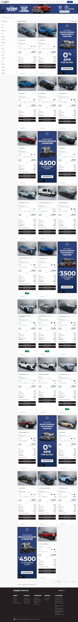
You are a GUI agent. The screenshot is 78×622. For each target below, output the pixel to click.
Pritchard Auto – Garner (59, 599)
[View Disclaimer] (35, 49)
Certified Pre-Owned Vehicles (37, 602)
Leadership (15, 601)
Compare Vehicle (22, 73)
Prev (57, 581)
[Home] (33, 2)
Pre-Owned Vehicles (37, 599)
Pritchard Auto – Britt (58, 601)
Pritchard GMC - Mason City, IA (60, 604)
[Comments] (53, 211)
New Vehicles (36, 598)
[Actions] (35, 40)
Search (73, 17)
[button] (36, 30)
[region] (27, 59)
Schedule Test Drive (27, 67)
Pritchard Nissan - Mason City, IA (59, 606)
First (53, 581)
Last (70, 581)
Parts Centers (47, 599)
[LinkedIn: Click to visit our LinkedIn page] (62, 590)
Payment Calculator (27, 601)
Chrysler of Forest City (59, 598)
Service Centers (47, 598)
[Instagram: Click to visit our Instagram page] (64, 590)
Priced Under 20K (37, 604)
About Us (14, 598)
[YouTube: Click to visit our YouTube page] (60, 590)
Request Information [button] (27, 64)
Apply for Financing (27, 599)
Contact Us (70, 2)
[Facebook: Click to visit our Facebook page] (58, 590)
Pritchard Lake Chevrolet (59, 608)
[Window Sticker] (75, 102)
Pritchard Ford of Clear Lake (59, 614)
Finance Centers (26, 598)
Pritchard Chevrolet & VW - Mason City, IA (59, 612)
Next (66, 581)
